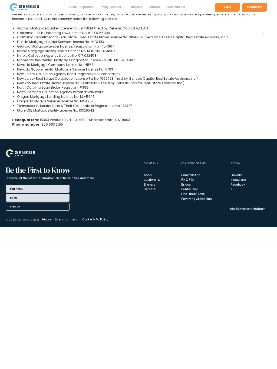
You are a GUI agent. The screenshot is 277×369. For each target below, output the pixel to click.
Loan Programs (81, 6)
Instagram (238, 179)
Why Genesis (112, 6)
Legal (75, 219)
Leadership (152, 179)
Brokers (137, 7)
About (148, 175)
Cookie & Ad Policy (95, 219)
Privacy (46, 219)
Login (227, 7)
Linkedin (236, 175)
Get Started (254, 7)
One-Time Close (193, 194)
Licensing (61, 219)
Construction (190, 175)
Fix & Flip (187, 179)
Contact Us (176, 7)
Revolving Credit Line (196, 199)
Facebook (237, 184)
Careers (155, 7)
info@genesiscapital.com (247, 209)
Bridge (186, 184)
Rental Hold (190, 189)
